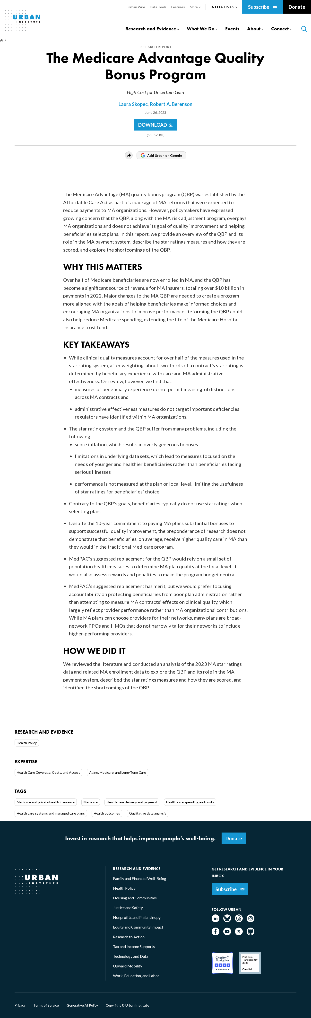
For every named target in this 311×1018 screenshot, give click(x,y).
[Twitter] (239, 933)
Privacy (20, 1005)
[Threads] (239, 920)
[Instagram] (250, 920)
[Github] (250, 933)
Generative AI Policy (82, 1005)
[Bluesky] (227, 920)
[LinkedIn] (215, 920)
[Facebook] (215, 933)
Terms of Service (46, 1005)
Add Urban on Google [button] (164, 155)
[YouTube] (227, 933)
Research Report (155, 47)
